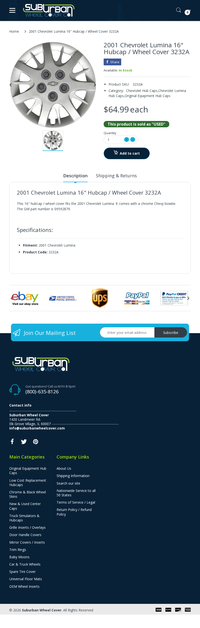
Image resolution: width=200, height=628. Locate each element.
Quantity (110, 133)
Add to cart (130, 153)
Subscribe (170, 332)
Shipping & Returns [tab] (116, 176)
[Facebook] (12, 443)
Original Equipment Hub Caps (147, 95)
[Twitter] (24, 443)
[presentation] (11, 298)
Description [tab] (75, 176)
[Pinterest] (36, 443)
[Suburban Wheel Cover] (47, 10)
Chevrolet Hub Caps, (142, 90)
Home (14, 31)
